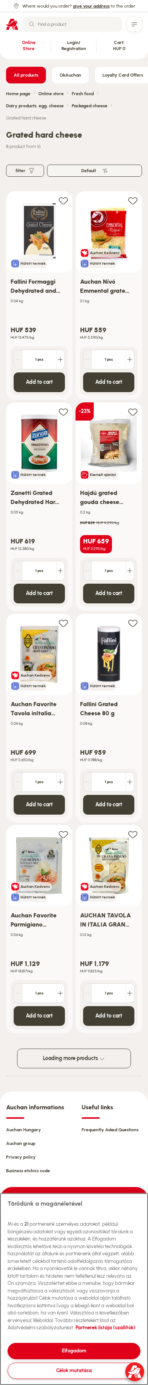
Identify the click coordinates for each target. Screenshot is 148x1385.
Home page (18, 93)
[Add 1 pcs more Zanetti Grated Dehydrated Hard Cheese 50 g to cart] (60, 570)
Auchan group (20, 1143)
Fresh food (83, 93)
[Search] (32, 24)
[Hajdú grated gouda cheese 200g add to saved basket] (132, 411)
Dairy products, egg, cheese (35, 105)
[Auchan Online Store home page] (12, 24)
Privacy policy (21, 1157)
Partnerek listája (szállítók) (105, 1327)
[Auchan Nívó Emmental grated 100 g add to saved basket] (132, 200)
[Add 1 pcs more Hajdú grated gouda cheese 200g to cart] (130, 570)
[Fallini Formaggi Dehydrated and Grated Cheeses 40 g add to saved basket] (63, 200)
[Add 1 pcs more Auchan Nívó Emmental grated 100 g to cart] (130, 359)
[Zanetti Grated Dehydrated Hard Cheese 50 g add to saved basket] (63, 411)
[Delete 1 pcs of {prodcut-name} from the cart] (18, 359)
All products (26, 75)
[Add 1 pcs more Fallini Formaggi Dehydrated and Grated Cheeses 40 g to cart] (60, 359)
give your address (91, 6)
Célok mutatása (74, 1370)
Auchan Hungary (23, 1129)
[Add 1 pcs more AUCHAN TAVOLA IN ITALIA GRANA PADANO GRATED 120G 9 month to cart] (130, 993)
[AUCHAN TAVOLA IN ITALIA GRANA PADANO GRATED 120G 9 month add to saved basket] (132, 834)
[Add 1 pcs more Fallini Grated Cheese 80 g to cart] (130, 782)
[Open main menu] (134, 24)
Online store (51, 93)
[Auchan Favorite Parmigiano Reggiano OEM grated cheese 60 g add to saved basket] (63, 834)
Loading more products (71, 1058)
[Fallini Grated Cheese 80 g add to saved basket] (132, 623)
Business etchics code (28, 1170)
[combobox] (72, 24)
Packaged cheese (89, 105)
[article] (39, 296)
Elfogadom (74, 1351)
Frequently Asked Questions (110, 1129)
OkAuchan (70, 75)
